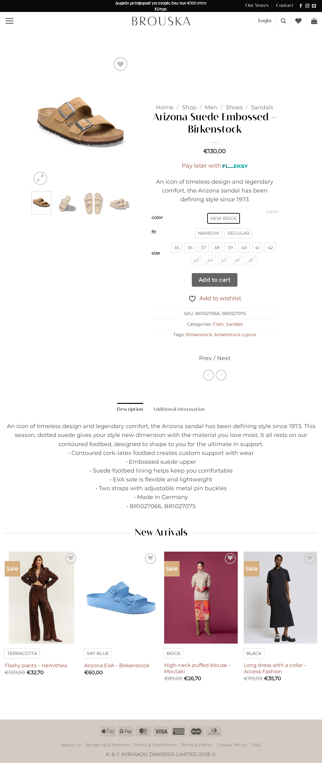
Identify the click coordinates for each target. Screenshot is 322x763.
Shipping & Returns (107, 744)
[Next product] (208, 375)
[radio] (223, 218)
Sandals (262, 107)
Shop (189, 107)
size (156, 253)
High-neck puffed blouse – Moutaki (197, 668)
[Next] (119, 121)
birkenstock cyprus (235, 334)
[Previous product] (221, 375)
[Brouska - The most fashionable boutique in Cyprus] (161, 20)
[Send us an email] (314, 6)
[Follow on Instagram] (307, 6)
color (157, 217)
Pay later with (201, 165)
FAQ (256, 744)
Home (165, 107)
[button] (9, 21)
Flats (218, 324)
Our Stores (257, 5)
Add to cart (215, 279)
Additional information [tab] (179, 409)
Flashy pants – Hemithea (36, 665)
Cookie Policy (232, 744)
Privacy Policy (196, 744)
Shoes (234, 107)
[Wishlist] (298, 21)
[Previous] (41, 121)
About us (71, 744)
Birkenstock (199, 334)
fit (154, 232)
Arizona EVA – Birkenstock (117, 665)
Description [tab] (130, 409)
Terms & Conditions (155, 744)
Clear (272, 211)
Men (211, 107)
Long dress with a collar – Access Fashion (275, 668)
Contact (284, 5)
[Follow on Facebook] (301, 6)
